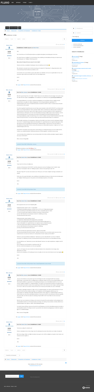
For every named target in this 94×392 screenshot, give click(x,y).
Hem (13, 2)
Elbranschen (74, 57)
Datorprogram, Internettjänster (82, 78)
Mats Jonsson (9, 90)
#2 (64, 89)
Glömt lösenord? (77, 47)
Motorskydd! (75, 56)
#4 (64, 197)
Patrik (35, 148)
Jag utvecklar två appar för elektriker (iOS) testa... (82, 75)
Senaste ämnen (13, 27)
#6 (64, 321)
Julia (73, 59)
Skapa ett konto (26, 84)
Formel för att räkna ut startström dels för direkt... (82, 68)
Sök (19, 27)
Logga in (19, 84)
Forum (24, 2)
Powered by (32, 365)
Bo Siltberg (31, 148)
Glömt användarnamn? (78, 45)
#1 (64, 44)
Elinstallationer (78, 63)
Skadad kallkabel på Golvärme (78, 62)
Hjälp (30, 2)
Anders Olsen (9, 45)
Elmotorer (77, 57)
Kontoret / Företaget (75, 78)
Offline (9, 51)
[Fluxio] (5, 2)
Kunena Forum (38, 365)
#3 (64, 154)
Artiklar (18, 2)
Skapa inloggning (77, 44)
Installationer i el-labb (22, 47)
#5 (64, 272)
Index (7, 27)
